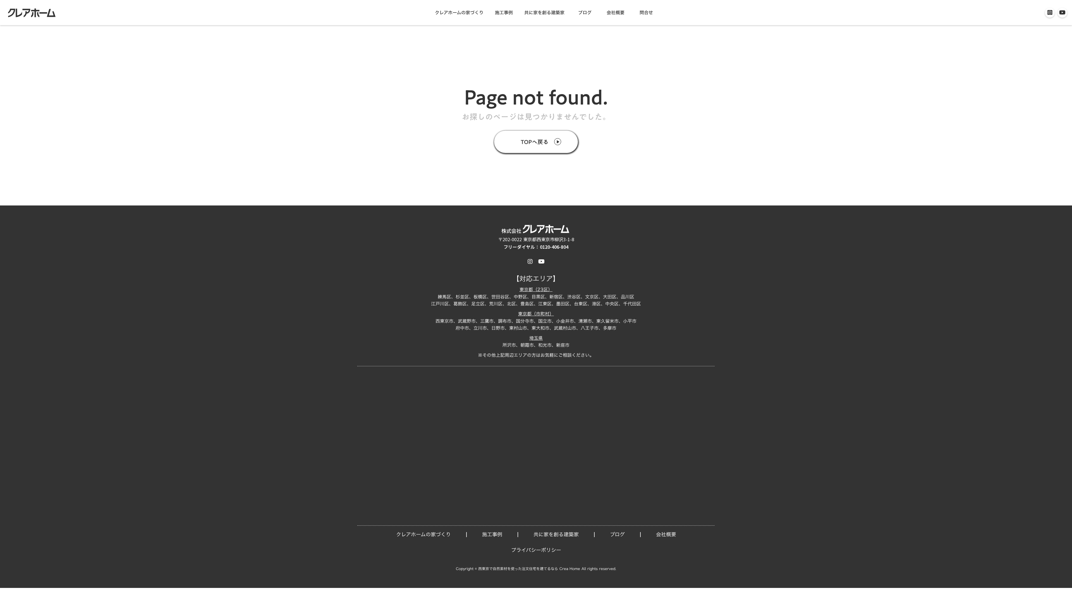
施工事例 (504, 12)
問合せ (646, 12)
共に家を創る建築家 (544, 12)
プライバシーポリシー (536, 550)
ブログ (585, 12)
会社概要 (615, 12)
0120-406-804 (554, 247)
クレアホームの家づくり (459, 12)
